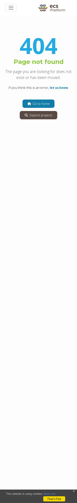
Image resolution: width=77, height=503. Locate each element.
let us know (59, 87)
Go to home (41, 104)
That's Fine (54, 498)
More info (49, 493)
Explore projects (40, 115)
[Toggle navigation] (11, 8)
